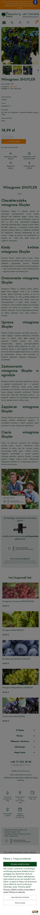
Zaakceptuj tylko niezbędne (20, 897)
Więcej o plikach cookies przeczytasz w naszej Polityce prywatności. (19, 890)
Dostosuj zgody (20, 903)
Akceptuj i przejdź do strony (20, 864)
